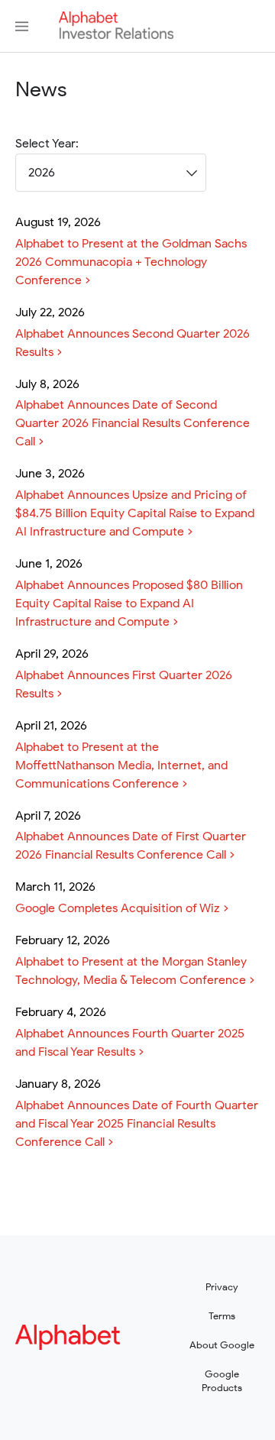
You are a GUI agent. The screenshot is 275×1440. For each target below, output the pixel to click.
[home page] (116, 35)
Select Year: (47, 144)
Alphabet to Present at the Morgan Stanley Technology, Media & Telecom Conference (131, 971)
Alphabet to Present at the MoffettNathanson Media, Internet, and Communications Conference (121, 765)
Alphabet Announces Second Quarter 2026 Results (132, 343)
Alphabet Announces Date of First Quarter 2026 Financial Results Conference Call (130, 845)
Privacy (221, 1286)
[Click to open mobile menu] (22, 26)
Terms (222, 1315)
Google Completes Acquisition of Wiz (117, 908)
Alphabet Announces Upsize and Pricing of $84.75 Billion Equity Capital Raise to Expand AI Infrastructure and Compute (134, 513)
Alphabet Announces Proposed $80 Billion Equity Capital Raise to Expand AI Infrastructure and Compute (129, 603)
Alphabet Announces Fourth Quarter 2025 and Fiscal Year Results (129, 1043)
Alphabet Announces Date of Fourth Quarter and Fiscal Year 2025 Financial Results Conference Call (136, 1124)
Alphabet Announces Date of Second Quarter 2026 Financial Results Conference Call (132, 423)
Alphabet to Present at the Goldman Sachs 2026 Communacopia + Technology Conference (131, 262)
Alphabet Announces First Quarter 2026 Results (123, 684)
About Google (221, 1344)
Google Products (222, 1380)
